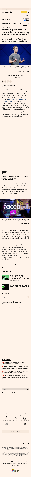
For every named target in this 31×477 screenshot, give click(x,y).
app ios (15, 425)
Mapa (19, 463)
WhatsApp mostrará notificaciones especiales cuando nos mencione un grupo (19, 277)
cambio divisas (15, 420)
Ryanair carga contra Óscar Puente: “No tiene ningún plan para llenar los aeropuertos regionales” (15, 367)
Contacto (4, 461)
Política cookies (14, 461)
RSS (21, 463)
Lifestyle (25, 23)
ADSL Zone (25, 20)
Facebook (15, 297)
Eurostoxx (8, 392)
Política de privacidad (7, 463)
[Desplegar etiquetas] (28, 297)
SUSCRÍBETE (23, 12)
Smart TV (15, 23)
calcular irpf (6, 415)
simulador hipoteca (15, 415)
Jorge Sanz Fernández (15, 75)
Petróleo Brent (25, 9)
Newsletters (25, 463)
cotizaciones (6, 425)
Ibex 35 (3, 9)
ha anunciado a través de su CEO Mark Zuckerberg (14, 100)
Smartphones (5, 23)
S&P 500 (13, 9)
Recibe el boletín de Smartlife (10, 264)
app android (24, 425)
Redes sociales (5, 27)
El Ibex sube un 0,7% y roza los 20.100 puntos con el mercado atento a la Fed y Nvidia (15, 372)
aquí (23, 307)
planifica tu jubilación (6, 420)
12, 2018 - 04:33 (15, 77)
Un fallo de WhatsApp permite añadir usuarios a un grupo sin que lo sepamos (19, 287)
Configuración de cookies (23, 461)
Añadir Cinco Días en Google (9, 85)
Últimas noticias (6, 359)
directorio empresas (25, 420)
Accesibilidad (15, 463)
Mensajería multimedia (7, 297)
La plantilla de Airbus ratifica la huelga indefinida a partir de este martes (13, 363)
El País (27, 15)
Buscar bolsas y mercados (9, 385)
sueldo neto (24, 415)
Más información (5, 303)
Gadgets (20, 23)
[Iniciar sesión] (28, 12)
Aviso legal (9, 461)
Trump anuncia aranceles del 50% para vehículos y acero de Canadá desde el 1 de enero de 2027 (15, 377)
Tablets (10, 23)
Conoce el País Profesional (15, 431)
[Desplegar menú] (3, 12)
